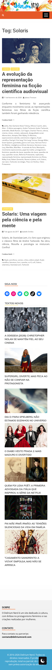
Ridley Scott (6, 159)
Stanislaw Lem (15, 265)
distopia (15, 135)
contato (16, 133)
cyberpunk (24, 133)
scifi (33, 262)
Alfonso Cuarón (36, 126)
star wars (5, 162)
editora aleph (34, 260)
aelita (6, 126)
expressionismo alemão (11, 138)
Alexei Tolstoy (24, 126)
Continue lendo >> (8, 120)
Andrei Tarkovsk (29, 128)
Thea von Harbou (32, 162)
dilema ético (6, 135)
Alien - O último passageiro (12, 128)
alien (44, 126)
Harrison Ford (40, 142)
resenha (24, 262)
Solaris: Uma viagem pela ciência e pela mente (24, 219)
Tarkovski (13, 162)
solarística (6, 265)
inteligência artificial (18, 145)
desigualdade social (36, 133)
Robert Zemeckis (17, 159)
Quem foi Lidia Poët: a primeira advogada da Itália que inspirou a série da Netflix (25, 489)
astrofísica (13, 260)
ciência (45, 130)
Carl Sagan (25, 130)
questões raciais (12, 154)
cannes (20, 260)
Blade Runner (15, 130)
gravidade (17, 142)
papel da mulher (28, 150)
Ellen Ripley (23, 135)
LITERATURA (7, 209)
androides (5, 130)
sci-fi (38, 159)
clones (10, 133)
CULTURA (15, 69)
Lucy (3, 147)
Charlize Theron (36, 130)
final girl (12, 140)
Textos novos (14, 303)
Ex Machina (32, 135)
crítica (26, 260)
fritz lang (19, 140)
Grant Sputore (7, 142)
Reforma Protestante (27, 154)
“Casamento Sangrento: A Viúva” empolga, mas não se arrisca (23, 561)
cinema (4, 133)
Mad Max (9, 147)
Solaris (43, 159)
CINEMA (6, 69)
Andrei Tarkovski (42, 128)
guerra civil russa (28, 142)
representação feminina (11, 157)
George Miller (43, 140)
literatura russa (40, 145)
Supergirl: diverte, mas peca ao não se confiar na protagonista (26, 380)
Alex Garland (14, 126)
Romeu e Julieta (30, 159)
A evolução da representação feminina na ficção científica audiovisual (25, 82)
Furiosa (34, 140)
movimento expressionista (12, 150)
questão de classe (16, 152)
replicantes (39, 154)
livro (18, 262)
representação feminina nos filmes (34, 157)
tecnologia (21, 162)
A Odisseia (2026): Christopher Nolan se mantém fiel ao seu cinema (24, 339)
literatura (30, 145)
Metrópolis (41, 147)
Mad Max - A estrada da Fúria (25, 147)
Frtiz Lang (27, 140)
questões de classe (31, 152)
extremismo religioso (28, 138)
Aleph (6, 260)
